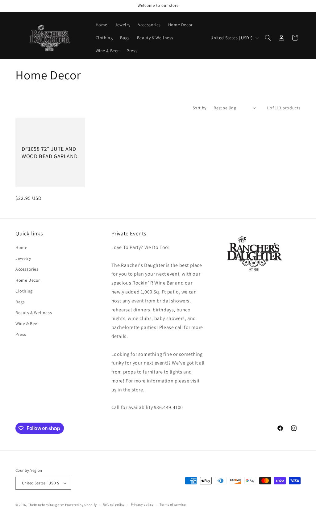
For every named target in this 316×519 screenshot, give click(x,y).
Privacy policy (142, 504)
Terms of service (172, 504)
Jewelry (23, 258)
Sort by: (200, 108)
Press (20, 334)
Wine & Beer (27, 323)
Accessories (27, 269)
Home (21, 247)
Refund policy (114, 504)
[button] (268, 37)
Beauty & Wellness (33, 312)
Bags (20, 302)
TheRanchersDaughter (46, 505)
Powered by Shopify (81, 505)
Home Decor (27, 280)
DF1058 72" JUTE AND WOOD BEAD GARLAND (49, 152)
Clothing (24, 291)
